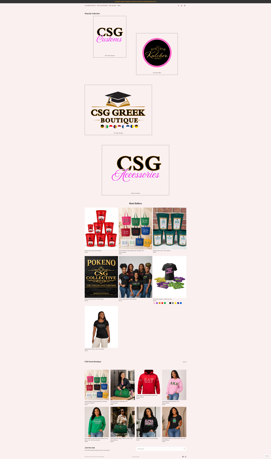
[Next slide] (150, 228)
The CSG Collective (92, 456)
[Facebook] (183, 457)
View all (184, 361)
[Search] (178, 5)
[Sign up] (184, 448)
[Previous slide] (121, 228)
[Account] (181, 5)
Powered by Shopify (100, 456)
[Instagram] (185, 457)
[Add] (132, 435)
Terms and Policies (135, 456)
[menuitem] (119, 5)
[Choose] (116, 247)
